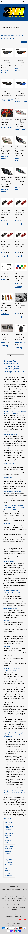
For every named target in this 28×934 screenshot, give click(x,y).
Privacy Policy (18, 914)
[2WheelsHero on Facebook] (20, 919)
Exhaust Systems (9, 463)
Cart (25, 2)
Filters (24, 42)
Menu (4, 2)
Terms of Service (9, 914)
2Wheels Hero (16, 923)
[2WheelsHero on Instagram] (25, 919)
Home (2, 23)
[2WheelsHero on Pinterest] (22, 919)
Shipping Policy (9, 916)
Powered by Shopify (13, 925)
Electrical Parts (8, 477)
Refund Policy (18, 916)
